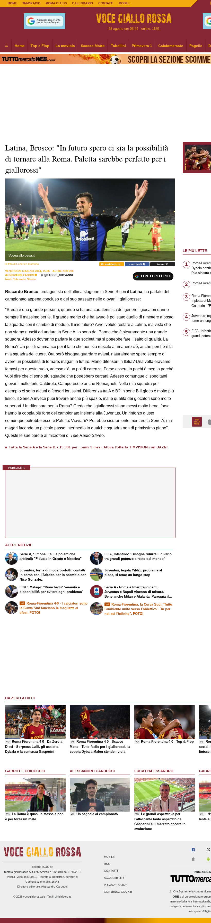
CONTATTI (105, 3)
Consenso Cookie (118, 891)
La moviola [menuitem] (65, 46)
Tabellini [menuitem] (118, 46)
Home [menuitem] (20, 46)
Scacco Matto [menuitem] (93, 46)
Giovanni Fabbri (21, 275)
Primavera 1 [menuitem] (142, 46)
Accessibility (114, 877)
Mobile (109, 856)
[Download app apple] (193, 859)
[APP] (197, 421)
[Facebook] (193, 850)
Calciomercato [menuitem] (170, 46)
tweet (161, 264)
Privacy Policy (115, 884)
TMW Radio (31, 3)
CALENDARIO (82, 3)
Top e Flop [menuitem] (40, 46)
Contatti (111, 870)
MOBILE (124, 3)
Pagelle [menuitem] (195, 46)
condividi (136, 264)
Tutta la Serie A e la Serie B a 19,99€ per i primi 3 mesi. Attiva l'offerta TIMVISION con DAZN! (88, 447)
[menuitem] (6, 46)
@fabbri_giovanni (58, 275)
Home (12, 3)
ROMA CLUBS (56, 3)
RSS (107, 863)
